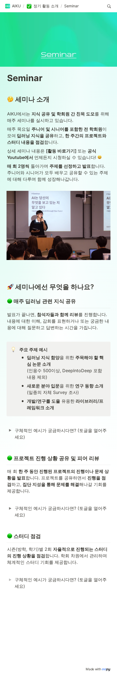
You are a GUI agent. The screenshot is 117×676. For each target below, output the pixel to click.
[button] (12, 6)
